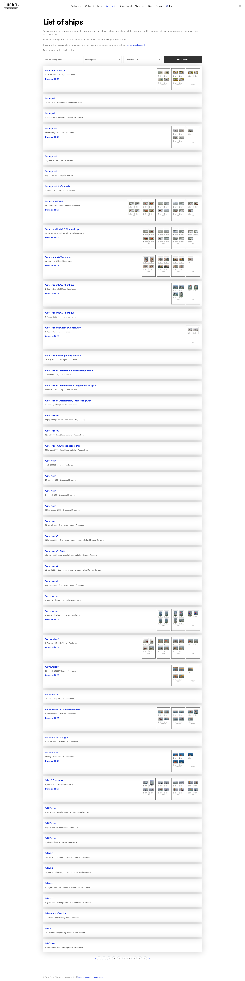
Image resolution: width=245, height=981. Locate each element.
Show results (182, 60)
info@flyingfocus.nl (135, 44)
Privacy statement (98, 977)
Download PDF (52, 79)
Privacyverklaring (83, 977)
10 (145, 958)
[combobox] (102, 59)
